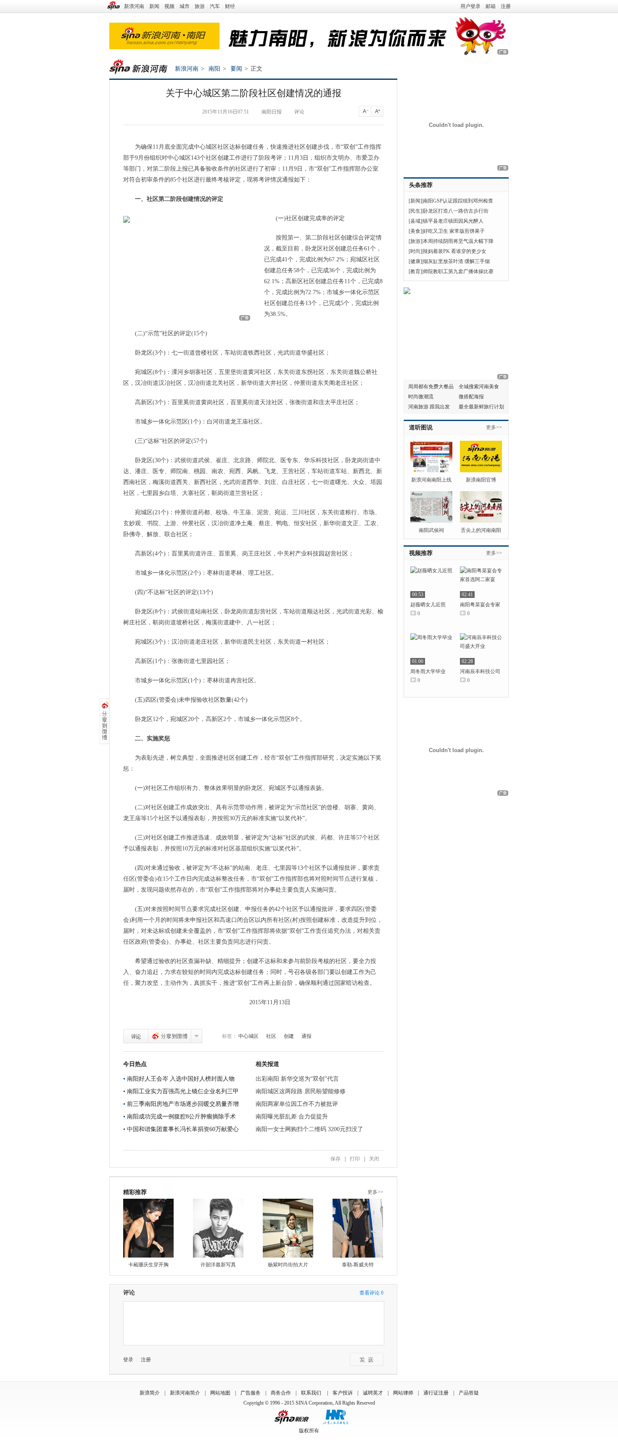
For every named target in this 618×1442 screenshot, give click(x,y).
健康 (415, 261)
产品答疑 (469, 1393)
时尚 (415, 251)
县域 (415, 221)
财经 (230, 6)
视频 (169, 6)
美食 (415, 231)
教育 (415, 271)
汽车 (215, 6)
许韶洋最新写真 (218, 1265)
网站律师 (403, 1393)
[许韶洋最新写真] (218, 1228)
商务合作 (281, 1393)
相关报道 (267, 1064)
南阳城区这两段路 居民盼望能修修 (301, 1091)
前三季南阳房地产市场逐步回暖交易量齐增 (183, 1104)
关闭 (374, 1159)
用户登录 (470, 6)
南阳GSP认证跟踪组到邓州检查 (458, 201)
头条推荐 (421, 185)
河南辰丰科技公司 (480, 671)
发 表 (366, 1359)
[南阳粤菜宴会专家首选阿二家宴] (481, 582)
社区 (271, 1036)
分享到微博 (169, 1036)
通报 (306, 1036)
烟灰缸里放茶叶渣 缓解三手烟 (456, 261)
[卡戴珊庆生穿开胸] (148, 1228)
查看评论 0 (371, 1293)
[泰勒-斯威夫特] (358, 1228)
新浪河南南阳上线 (431, 480)
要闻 (236, 69)
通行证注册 (436, 1393)
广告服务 (250, 1393)
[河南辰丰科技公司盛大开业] (481, 649)
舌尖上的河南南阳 (481, 530)
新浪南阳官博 (481, 480)
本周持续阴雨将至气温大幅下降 (458, 241)
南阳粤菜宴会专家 (480, 605)
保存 (335, 1159)
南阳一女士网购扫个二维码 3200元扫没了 (309, 1129)
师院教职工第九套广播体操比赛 (458, 271)
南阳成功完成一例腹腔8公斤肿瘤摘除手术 (181, 1116)
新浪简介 (150, 1393)
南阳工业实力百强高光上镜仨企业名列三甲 (183, 1091)
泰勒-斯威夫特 (358, 1265)
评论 (299, 112)
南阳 (214, 69)
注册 (506, 6)
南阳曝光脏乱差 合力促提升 (292, 1116)
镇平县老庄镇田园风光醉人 (453, 221)
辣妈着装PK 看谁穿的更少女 (454, 251)
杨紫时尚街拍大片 (288, 1265)
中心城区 (248, 1036)
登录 (128, 1360)
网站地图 (220, 1393)
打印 (355, 1159)
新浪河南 (134, 6)
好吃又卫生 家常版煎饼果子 (454, 231)
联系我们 (311, 1393)
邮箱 (491, 6)
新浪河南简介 (185, 1393)
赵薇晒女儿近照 (428, 605)
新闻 (154, 6)
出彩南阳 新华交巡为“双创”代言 (297, 1079)
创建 (289, 1036)
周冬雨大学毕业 (428, 671)
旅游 (200, 6)
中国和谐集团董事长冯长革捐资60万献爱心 (183, 1129)
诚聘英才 (373, 1393)
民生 (415, 211)
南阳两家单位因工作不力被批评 (297, 1104)
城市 (185, 6)
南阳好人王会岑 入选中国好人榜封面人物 (181, 1079)
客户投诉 (343, 1393)
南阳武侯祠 (431, 530)
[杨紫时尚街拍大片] (288, 1228)
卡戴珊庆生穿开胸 (148, 1265)
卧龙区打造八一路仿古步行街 (456, 211)
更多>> (375, 1192)
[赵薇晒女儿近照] (431, 582)
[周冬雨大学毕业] (431, 649)
